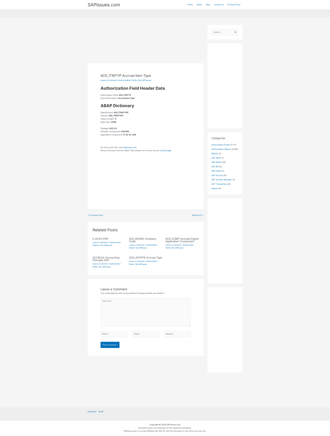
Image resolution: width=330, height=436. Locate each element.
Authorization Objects (221, 149)
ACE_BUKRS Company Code (142, 240)
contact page (165, 150)
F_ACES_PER (100, 238)
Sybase (214, 188)
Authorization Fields (128, 80)
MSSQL (214, 153)
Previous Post (95, 215)
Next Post (197, 215)
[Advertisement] (146, 44)
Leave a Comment (109, 80)
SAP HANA (216, 171)
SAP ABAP (216, 158)
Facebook (92, 411)
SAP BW (215, 166)
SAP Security (217, 175)
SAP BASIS (216, 162)
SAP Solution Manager (221, 179)
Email (100, 411)
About (199, 4)
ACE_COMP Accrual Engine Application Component (182, 240)
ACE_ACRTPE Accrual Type (145, 257)
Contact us (219, 4)
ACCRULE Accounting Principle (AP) (106, 259)
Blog (208, 4)
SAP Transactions (219, 184)
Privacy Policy (234, 4)
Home (190, 4)
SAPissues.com (104, 4)
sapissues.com (130, 147)
